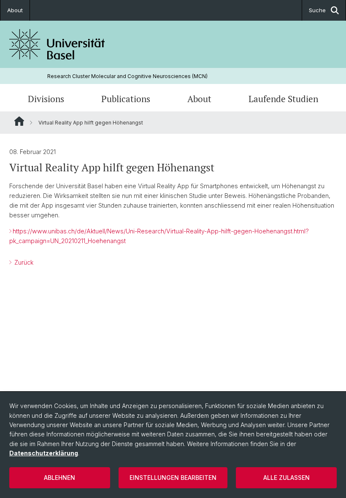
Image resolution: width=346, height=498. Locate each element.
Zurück (23, 262)
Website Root (19, 121)
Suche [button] (317, 10)
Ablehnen (59, 477)
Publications (125, 99)
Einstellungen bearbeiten (173, 477)
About (15, 10)
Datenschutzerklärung (43, 453)
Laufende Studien (283, 99)
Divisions (46, 99)
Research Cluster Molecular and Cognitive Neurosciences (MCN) (127, 76)
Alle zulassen (286, 477)
